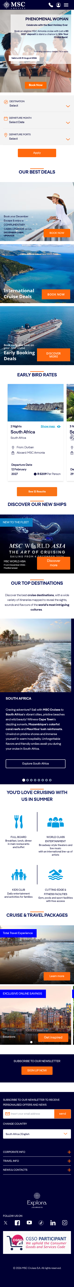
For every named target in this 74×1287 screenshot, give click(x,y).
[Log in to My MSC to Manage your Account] (58, 5)
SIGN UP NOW (37, 1070)
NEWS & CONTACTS (15, 1170)
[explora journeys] (37, 1200)
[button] (35, 85)
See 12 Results (37, 491)
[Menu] (69, 5)
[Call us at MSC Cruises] (51, 5)
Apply (37, 153)
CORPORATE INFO (14, 1152)
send (62, 1113)
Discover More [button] (53, 354)
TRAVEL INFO (11, 1161)
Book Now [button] (56, 294)
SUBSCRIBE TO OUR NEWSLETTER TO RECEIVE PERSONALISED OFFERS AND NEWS (31, 1102)
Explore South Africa (35, 763)
